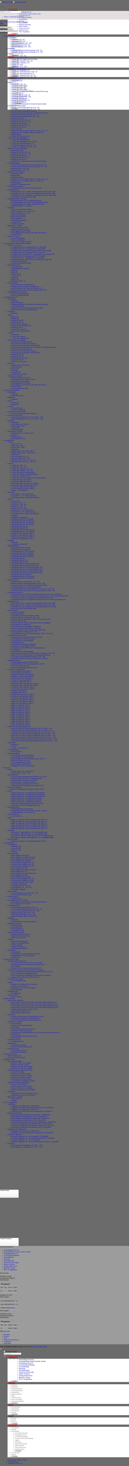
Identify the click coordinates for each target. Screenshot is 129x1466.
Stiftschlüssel (15, 1034)
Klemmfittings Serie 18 (11, 36)
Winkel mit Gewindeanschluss (18, 148)
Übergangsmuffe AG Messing (21, 547)
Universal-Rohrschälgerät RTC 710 (22, 866)
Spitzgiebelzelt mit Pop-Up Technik (22, 955)
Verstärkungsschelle (18, 612)
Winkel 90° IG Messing (19, 329)
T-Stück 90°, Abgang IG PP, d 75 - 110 (23, 77)
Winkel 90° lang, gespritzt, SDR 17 (22, 538)
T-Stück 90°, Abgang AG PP (20, 70)
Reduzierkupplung (17, 302)
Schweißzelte (12, 950)
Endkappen (11, 48)
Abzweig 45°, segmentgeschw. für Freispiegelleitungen (29, 832)
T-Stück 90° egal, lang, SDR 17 (21, 481)
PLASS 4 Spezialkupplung (19, 293)
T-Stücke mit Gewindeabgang (17, 138)
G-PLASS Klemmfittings (12, 22)
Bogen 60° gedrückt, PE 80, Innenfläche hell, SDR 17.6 (29, 827)
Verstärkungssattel (17, 642)
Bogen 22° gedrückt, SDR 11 (20, 708)
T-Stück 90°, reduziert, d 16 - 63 (22, 61)
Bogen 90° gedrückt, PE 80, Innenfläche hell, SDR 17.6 (29, 828)
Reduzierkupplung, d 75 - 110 (21, 46)
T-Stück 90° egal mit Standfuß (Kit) (22, 472)
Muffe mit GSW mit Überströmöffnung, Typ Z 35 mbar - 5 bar (31, 728)
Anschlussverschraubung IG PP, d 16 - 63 (25, 114)
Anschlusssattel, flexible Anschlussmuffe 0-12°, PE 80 (29, 776)
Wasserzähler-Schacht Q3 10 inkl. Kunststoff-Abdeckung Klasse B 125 (34, 1007)
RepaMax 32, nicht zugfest (20, 1065)
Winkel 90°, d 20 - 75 (18, 506)
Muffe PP (14, 272)
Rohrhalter (11, 918)
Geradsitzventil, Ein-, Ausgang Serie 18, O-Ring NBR (28, 256)
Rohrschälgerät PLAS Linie (20, 855)
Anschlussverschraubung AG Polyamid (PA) (25, 345)
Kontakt (6, 1336)
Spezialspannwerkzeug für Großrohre (23, 644)
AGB (5, 1338)
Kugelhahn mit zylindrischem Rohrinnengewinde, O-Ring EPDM (32, 1107)
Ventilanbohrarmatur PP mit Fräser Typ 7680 (26, 188)
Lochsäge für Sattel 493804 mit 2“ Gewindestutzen (28, 648)
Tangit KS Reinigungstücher (20, 943)
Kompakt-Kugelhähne (15, 1134)
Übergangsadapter (14, 660)
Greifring (14, 370)
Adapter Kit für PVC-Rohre (20, 365)
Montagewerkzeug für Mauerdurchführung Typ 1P (28, 964)
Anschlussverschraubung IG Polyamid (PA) (25, 352)
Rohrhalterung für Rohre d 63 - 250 (23, 912)
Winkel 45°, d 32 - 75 (18, 503)
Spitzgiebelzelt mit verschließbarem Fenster (25, 954)
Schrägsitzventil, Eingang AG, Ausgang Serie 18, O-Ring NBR (31, 250)
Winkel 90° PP (16, 274)
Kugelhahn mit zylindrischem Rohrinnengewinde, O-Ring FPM (31, 1111)
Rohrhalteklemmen (14, 905)
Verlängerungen (13, 991)
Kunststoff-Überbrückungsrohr (21, 1031)
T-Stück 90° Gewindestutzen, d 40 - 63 (24, 72)
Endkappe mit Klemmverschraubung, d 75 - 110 (27, 52)
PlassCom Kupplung (18, 238)
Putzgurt (14, 1100)
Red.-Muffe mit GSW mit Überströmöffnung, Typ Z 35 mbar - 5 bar (33, 735)
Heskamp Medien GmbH (39, 1346)
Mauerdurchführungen (11, 959)
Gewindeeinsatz (16, 367)
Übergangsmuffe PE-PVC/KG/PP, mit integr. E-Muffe (28, 810)
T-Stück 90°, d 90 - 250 (19, 467)
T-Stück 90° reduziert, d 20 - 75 (21, 469)
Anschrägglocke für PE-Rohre (21, 231)
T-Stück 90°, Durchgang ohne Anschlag (24, 59)
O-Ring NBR (15, 428)
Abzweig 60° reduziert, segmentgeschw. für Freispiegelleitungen (32, 837)
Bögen (10, 818)
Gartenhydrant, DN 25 (18, 1050)
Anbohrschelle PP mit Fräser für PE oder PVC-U (27, 288)
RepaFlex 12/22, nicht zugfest (21, 1063)
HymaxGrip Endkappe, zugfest (21, 1077)
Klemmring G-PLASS (18, 426)
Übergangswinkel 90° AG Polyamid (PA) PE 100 (27, 571)
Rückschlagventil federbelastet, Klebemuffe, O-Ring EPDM (30, 1115)
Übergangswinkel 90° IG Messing (22, 524)
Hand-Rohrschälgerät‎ (18, 889)
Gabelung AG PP (16, 80)
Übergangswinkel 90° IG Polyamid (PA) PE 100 (26, 572)
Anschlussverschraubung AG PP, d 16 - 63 (25, 107)
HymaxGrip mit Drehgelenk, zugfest (23, 1081)
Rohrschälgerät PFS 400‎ (19, 875)
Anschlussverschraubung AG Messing (23, 111)
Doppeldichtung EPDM (19, 220)
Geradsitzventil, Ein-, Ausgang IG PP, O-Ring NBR (27, 258)
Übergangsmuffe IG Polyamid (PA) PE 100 (25, 565)
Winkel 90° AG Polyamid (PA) (21, 326)
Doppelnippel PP (16, 267)
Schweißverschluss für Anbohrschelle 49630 (26, 587)
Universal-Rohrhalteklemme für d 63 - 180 (25, 911)
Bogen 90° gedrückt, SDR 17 (20, 725)
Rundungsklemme (17, 929)
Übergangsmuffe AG (18, 558)
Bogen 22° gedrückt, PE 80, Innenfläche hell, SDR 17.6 (29, 821)
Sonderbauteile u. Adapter (16, 172)
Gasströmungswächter (15, 415)
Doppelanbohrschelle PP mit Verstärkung (25, 286)
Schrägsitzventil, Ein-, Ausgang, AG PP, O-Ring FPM (28, 252)
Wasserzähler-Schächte (15, 1000)
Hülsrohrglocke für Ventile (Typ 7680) (23, 197)
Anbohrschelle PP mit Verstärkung (22, 284)
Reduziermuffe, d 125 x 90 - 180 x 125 (24, 462)
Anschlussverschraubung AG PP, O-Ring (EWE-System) (29, 113)
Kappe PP (14, 277)
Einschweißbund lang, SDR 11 (21, 671)
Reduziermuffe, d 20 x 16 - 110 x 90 (23, 460)
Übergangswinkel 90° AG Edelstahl (22, 531)
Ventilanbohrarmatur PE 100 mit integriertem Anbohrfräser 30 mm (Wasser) (36, 594)
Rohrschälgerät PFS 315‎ (19, 871)
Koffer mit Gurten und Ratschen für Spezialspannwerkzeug (30, 655)
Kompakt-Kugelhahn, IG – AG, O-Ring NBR (25, 1140)
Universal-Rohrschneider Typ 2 (21, 895)
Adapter (10, 982)
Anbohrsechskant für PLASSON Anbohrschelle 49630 (29, 585)
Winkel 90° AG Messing (19, 98)
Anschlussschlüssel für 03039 (21, 263)
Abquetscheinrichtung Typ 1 (20, 934)
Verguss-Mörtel (13, 995)
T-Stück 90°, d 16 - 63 (18, 55)
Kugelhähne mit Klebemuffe (17, 1129)
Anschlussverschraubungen (17, 106)
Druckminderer (16, 1023)
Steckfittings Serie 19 (11, 297)
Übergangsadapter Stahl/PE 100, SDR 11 (24, 662)
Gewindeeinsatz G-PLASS (19, 424)
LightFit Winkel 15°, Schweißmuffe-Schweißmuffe (28, 793)
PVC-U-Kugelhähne (24, 31)
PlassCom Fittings (13, 236)
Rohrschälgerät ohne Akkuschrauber (23, 857)
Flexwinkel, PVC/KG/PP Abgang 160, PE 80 (25, 805)
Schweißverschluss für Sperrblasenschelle (25, 615)
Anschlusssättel (13, 610)
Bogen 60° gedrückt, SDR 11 (20, 719)
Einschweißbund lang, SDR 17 (21, 673)
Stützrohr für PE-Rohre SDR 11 (21, 209)
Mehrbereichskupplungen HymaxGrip (20, 1070)
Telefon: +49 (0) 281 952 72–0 (14, 17)
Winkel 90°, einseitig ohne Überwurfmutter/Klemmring (29, 91)
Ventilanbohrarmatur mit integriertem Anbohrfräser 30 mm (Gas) (32, 598)
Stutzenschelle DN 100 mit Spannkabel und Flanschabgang (30, 623)
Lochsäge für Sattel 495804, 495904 (23, 646)
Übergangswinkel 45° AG (19, 526)
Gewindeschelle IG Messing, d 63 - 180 (24, 632)
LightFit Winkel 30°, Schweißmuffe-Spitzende (26, 800)
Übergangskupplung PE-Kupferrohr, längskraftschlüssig (29, 304)
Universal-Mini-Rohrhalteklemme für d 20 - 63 (26, 909)
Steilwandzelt (15, 952)
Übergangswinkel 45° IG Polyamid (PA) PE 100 (26, 569)
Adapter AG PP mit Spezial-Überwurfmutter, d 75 (27, 132)
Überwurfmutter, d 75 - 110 (20, 213)
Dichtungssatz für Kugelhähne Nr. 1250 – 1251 (26, 1145)
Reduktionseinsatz (17, 177)
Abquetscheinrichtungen (16, 932)
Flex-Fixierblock (16, 751)
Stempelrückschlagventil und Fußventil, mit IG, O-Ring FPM (31, 1127)
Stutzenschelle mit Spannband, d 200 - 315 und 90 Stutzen (30, 619)
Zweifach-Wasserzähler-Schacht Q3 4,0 (24, 1009)
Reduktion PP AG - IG (18, 281)
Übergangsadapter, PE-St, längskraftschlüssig (26, 200)
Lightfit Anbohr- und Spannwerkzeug (23, 782)
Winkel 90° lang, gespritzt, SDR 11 (22, 537)
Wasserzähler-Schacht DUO (20, 1013)
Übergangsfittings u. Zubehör (17, 199)
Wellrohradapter (16, 989)
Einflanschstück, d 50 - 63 (19, 168)
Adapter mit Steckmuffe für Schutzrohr (24, 984)
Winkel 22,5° (15, 501)
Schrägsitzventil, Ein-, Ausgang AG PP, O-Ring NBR (28, 249)
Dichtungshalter (16, 218)
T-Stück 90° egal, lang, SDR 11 (21, 479)
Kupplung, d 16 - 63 (17, 39)
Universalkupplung (17, 306)
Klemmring (15, 369)
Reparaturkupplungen (15, 1061)
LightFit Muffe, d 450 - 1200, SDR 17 (23, 453)
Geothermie (11, 742)
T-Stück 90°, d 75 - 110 (19, 57)
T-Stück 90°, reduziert (18, 336)
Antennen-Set (16, 1038)
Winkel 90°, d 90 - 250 (18, 508)
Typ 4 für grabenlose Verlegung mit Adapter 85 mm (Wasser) (31, 975)
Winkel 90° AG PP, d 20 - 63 (20, 95)
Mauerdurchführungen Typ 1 (17, 961)
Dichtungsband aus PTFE (19, 227)
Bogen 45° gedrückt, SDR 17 (20, 717)
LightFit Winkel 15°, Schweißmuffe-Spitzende (26, 798)
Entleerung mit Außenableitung (21, 1025)
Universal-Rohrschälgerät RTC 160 (22, 862)
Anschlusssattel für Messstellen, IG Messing (25, 626)
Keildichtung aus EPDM (19, 374)
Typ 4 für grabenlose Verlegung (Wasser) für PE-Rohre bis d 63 (31, 971)
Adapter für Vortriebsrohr (19, 986)
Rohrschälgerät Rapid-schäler (21, 877)
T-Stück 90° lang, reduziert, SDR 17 (23, 488)
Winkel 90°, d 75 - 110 (18, 89)
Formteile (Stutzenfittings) (16, 669)
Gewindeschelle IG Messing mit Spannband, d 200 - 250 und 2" (32, 633)
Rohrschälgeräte (13, 853)
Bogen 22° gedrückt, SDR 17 (20, 710)
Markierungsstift (16, 945)
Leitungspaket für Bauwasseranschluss (24, 1036)
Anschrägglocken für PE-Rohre (18, 900)
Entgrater (14, 435)
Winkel (10, 82)
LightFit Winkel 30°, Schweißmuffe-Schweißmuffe (28, 794)
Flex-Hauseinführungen (15, 979)
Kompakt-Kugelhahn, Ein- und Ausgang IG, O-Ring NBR (29, 1136)
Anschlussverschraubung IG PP (21, 349)
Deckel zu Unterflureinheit (16, 1057)
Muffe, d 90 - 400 (17, 445)
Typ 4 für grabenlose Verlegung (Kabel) (24, 973)
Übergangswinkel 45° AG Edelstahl (22, 530)
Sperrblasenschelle (17, 614)
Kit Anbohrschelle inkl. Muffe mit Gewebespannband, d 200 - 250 (33, 590)
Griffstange (15, 1027)
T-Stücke (10, 54)
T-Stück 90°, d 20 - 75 (18, 465)
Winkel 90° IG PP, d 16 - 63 (20, 100)
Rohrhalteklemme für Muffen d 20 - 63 (24, 907)
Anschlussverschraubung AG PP (22, 342)
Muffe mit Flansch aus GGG (20, 666)
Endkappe (14, 313)
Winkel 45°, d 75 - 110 (18, 86)
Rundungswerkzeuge (14, 923)
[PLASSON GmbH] (13, 2)
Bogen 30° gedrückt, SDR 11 (20, 712)
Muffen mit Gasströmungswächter (19, 726)
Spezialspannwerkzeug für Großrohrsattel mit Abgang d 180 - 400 (33, 653)
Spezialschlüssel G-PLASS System (22, 433)
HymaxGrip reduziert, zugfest (21, 1073)
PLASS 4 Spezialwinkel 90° (20, 295)
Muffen (10, 442)
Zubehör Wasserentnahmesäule (21, 1047)
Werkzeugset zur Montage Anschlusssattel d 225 (27, 785)
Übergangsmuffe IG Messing (20, 549)
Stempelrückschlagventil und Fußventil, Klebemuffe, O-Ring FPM (32, 1125)
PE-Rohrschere (16, 234)
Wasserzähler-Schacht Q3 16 (21, 1011)
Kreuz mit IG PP (16, 79)
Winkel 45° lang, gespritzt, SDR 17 (22, 535)
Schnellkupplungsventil (19, 261)
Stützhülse (14, 422)
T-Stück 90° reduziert (18, 410)
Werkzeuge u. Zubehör (15, 225)
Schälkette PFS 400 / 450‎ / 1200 (22, 882)
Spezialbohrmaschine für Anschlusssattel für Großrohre (29, 658)
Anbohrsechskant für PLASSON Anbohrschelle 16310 (29, 290)
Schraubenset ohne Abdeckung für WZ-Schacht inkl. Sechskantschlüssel (35, 1032)
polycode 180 (15, 848)
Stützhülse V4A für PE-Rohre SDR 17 (23, 1095)
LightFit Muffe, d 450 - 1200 (20, 773)
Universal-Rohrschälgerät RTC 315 (22, 864)
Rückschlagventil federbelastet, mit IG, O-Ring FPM (28, 1120)
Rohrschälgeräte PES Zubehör (21, 861)
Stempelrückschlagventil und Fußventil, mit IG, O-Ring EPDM (31, 1124)
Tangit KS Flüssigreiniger (19, 941)
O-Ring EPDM (16, 222)
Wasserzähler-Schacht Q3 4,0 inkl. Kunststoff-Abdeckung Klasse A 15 (34, 1002)
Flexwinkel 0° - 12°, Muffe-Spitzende (23, 496)
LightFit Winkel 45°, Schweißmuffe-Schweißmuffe (28, 796)
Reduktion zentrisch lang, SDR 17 (22, 678)
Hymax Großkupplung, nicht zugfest (23, 1090)
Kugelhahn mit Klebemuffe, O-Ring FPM (24, 1109)
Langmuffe (14, 449)
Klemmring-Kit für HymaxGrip (21, 1079)
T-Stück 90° (15, 335)
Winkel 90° (15, 318)
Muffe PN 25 (15, 454)
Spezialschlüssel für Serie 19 (20, 377)
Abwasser (7, 768)
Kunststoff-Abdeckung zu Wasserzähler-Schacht (27, 1016)
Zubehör (10, 939)
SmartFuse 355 (16, 850)
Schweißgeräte (12, 844)
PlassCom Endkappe (18, 240)
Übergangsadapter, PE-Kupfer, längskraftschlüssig (27, 204)
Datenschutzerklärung (11, 1340)
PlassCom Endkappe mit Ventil (21, 241)
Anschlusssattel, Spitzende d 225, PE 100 (25, 784)
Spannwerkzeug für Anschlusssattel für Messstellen (28, 630)
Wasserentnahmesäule (18, 1045)
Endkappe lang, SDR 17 (19, 692)
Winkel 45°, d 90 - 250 (18, 504)
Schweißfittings (9, 440)
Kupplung (14, 301)
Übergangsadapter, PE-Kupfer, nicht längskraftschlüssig (29, 202)
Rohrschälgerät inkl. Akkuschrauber (23, 859)
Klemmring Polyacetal (18, 215)
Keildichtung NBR (17, 429)
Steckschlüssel (16, 1099)
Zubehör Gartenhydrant (19, 1052)
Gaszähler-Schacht (17, 1041)
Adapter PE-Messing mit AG (20, 136)
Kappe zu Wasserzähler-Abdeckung (23, 1029)
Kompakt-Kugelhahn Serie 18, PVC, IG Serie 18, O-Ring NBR (31, 259)
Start (1, 22)
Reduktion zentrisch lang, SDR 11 (22, 676)
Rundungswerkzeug (17, 930)
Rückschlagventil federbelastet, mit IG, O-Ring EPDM (29, 1116)
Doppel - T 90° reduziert (19, 490)
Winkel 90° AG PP (17, 322)
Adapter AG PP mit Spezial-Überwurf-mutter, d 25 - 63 (29, 131)
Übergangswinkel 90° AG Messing (22, 522)
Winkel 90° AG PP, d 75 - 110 (21, 97)
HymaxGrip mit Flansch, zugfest (21, 1075)
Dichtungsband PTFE (18, 438)
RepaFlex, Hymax (9, 1059)
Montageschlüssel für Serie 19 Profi (23, 379)
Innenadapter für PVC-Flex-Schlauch (23, 988)
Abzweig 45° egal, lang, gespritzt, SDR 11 (25, 483)
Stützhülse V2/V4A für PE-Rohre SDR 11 (24, 1093)
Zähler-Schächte (9, 998)
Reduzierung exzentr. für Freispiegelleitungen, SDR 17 (29, 841)
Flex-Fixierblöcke (13, 750)
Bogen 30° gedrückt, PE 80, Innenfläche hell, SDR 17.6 (29, 823)
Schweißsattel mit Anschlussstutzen (23, 639)
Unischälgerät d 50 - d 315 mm (21, 887)
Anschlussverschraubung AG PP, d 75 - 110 (25, 109)
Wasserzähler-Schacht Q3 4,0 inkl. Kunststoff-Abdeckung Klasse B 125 (35, 1005)
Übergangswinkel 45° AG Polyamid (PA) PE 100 (27, 567)
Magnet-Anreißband (18, 946)
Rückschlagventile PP (15, 1113)
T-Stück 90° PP (16, 275)
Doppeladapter (16, 134)
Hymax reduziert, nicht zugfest (21, 1086)
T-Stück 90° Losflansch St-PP (21, 476)
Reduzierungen (12, 839)
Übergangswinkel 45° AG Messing (22, 521)
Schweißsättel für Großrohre (17, 635)
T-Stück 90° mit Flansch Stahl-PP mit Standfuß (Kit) (28, 478)
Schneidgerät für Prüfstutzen (21, 624)
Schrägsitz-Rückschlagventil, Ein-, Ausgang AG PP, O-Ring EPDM (32, 254)
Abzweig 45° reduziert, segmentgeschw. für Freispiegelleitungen (32, 835)
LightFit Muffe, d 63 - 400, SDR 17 (22, 451)
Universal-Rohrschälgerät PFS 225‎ (22, 880)
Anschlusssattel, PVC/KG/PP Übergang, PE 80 (26, 778)
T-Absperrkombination (18, 68)
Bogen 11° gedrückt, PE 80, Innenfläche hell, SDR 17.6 (29, 819)
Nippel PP (14, 270)
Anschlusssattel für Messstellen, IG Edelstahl (26, 628)
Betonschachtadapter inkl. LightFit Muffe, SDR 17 (27, 789)
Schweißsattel (16, 649)
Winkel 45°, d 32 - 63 (18, 84)
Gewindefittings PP (14, 265)
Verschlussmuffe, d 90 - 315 (20, 458)
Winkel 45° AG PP (17, 93)
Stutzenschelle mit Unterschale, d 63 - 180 (25, 617)
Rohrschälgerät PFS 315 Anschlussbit (23, 873)
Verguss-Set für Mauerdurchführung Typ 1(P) (26, 968)
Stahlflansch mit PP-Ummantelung (22, 674)
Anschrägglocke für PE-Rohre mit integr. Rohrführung (29, 233)
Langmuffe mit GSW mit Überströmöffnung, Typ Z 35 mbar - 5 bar (33, 732)
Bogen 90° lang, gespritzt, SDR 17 (22, 703)
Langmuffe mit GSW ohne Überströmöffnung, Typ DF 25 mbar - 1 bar (34, 741)
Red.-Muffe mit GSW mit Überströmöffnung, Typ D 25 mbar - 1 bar (33, 737)
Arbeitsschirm (16, 957)
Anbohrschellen (13, 283)
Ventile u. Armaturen (14, 245)
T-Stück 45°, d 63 (17, 64)
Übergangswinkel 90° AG (19, 528)
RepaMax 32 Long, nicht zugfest (21, 1068)
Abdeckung (11, 1014)
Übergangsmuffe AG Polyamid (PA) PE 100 (25, 564)
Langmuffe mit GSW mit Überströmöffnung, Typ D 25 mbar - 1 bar (33, 734)
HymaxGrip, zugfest (17, 1072)
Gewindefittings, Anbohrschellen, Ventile (17, 243)
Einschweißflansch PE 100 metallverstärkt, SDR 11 (28, 664)
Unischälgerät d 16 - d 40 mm (21, 886)
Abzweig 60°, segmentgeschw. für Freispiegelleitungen (29, 834)
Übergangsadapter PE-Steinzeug (22, 809)
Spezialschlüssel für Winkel (20, 381)
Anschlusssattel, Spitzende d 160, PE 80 (24, 780)
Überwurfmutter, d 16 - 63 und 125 (23, 211)
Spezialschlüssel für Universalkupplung (24, 309)
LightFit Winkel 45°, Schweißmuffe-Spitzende (26, 801)
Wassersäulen (12, 1043)
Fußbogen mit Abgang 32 (19, 517)
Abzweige (11, 830)
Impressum (7, 1341)
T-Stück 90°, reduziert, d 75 (20, 63)
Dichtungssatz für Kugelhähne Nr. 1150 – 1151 (26, 1147)
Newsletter (7, 1343)
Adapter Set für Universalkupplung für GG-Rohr (27, 308)
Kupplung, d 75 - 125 (18, 41)
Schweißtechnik (9, 843)
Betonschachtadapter (15, 787)
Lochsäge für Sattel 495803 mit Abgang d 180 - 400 (28, 657)
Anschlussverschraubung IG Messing (23, 351)
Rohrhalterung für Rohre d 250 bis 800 (24, 916)
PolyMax (14, 852)
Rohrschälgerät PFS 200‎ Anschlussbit (23, 869)
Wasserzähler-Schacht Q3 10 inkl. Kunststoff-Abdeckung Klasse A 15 (34, 1004)
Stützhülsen (11, 1091)
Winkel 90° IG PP (17, 327)
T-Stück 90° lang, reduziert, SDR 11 (23, 487)
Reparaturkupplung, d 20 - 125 (21, 43)
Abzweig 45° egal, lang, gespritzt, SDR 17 (25, 485)
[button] (2, 23)
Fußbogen (11, 540)
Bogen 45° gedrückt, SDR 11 (20, 716)
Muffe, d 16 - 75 (16, 444)
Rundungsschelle (16, 927)
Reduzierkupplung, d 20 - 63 (20, 45)
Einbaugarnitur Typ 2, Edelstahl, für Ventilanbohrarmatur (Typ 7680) (33, 195)
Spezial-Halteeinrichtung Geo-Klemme (24, 921)
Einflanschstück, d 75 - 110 (20, 170)
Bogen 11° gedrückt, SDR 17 (20, 707)
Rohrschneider (12, 891)
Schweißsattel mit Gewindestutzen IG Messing (26, 637)
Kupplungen (12, 38)
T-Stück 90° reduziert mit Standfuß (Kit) (24, 474)
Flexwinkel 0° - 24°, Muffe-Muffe (22, 494)
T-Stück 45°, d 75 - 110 (19, 66)
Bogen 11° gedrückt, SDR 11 (20, 705)
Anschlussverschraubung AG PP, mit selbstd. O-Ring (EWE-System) (33, 347)
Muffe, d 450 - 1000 (18, 447)
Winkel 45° (15, 317)
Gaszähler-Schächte (14, 1039)
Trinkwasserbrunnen (10, 1054)
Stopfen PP (15, 279)
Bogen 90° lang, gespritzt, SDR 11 (22, 701)
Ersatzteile (11, 207)
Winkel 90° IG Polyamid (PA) (20, 331)
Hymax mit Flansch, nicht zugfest (22, 1088)
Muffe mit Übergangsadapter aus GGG (24, 667)
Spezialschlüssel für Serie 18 (20, 229)
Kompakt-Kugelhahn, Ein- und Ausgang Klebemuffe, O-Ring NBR (32, 1138)
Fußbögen (14, 515)
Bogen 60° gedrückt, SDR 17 (20, 721)
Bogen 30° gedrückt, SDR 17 (20, 714)
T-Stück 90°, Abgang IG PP (20, 338)
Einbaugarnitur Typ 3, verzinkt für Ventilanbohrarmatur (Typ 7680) (33, 193)
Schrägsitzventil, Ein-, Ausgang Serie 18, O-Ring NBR (28, 247)
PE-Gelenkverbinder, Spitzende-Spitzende (25, 497)
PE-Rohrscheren (13, 896)
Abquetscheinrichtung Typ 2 (20, 936)
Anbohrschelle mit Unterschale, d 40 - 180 (25, 581)
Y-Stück (14, 746)
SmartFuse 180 (16, 846)
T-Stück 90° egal (16, 408)
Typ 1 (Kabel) (15, 966)
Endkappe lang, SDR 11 (19, 691)
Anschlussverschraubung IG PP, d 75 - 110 (25, 116)
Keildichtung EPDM (17, 224)
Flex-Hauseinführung (18, 980)
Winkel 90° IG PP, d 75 (18, 102)
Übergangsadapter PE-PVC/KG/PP (23, 812)
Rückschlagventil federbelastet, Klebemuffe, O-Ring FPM (30, 1118)
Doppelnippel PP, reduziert (20, 268)
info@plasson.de (10, 1308)
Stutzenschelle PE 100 (18, 621)
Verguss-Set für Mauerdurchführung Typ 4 (25, 977)
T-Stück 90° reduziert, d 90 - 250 (22, 470)
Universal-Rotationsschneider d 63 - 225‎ (24, 893)
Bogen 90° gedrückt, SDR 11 (20, 723)
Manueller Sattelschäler (19, 884)
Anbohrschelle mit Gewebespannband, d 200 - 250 (28, 583)
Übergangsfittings (13, 546)
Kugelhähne (11, 1104)
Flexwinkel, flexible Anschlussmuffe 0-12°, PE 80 (27, 803)
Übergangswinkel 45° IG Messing (22, 519)
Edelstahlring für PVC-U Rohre (21, 206)
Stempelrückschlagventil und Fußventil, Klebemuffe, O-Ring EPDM (33, 1122)
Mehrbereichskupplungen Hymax (18, 1082)
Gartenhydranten (13, 1048)
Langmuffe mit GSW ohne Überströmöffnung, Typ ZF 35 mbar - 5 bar (34, 739)
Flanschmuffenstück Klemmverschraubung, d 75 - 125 (29, 166)
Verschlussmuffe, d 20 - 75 (20, 456)
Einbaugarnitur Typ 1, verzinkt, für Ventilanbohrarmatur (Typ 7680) (33, 191)
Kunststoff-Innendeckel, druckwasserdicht (25, 1018)
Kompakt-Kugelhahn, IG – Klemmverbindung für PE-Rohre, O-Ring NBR (35, 1141)
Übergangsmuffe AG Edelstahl (21, 574)
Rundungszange (16, 925)
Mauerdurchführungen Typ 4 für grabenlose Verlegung (25, 970)
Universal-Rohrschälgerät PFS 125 (22, 878)
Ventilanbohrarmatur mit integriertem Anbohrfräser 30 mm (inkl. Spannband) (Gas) (38, 599)
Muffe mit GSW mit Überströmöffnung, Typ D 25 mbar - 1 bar (31, 730)
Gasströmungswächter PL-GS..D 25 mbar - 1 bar (27, 419)
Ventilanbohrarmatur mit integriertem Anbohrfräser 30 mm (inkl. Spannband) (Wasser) (39, 596)
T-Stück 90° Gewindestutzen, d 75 (22, 73)
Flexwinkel (11, 492)
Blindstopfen (15, 175)
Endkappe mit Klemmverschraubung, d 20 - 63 (26, 50)
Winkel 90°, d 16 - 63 (18, 88)
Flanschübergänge (14, 163)
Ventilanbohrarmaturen (15, 186)
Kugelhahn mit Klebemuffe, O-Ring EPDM (25, 1106)
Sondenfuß (15, 744)
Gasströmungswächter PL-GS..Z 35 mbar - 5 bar (27, 417)
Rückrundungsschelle (18, 937)
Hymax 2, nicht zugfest (19, 1084)
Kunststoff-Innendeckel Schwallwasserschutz (26, 1020)
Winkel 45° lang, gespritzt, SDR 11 (22, 533)
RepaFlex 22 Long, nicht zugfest (21, 1066)
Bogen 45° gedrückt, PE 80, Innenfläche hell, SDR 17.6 (29, 825)
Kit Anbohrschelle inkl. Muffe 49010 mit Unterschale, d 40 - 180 (32, 589)
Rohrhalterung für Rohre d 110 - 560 (23, 914)
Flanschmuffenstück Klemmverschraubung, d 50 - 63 (28, 165)
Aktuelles (7, 1334)
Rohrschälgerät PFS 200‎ (19, 868)
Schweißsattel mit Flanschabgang (22, 640)
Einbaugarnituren (13, 190)
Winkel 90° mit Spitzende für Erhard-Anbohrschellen (28, 104)
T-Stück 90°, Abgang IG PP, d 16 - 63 (23, 75)
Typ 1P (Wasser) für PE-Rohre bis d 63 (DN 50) (26, 963)
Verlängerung (15, 993)
